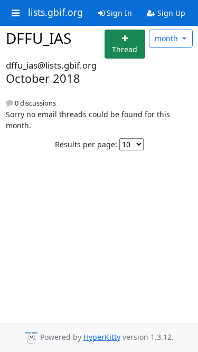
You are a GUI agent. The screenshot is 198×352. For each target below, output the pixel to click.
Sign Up (170, 13)
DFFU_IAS (38, 38)
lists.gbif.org (55, 12)
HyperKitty (101, 337)
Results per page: (86, 144)
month (167, 38)
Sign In (118, 13)
